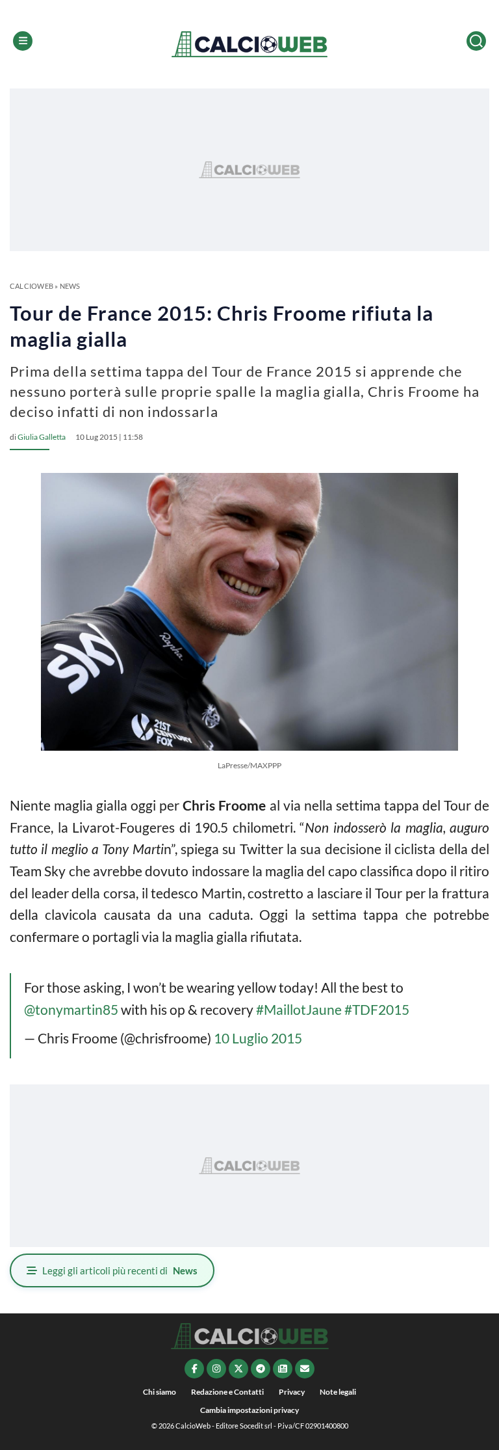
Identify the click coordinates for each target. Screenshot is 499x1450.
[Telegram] (260, 1368)
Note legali (338, 1392)
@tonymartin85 (71, 1009)
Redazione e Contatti (227, 1392)
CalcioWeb (31, 286)
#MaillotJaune (299, 1009)
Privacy (292, 1392)
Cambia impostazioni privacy (249, 1410)
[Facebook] (194, 1368)
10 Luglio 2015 (258, 1038)
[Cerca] (476, 41)
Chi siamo (159, 1392)
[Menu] (22, 41)
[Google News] (282, 1368)
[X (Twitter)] (238, 1368)
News (70, 286)
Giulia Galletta (42, 437)
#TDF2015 (376, 1009)
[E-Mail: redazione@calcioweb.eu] (304, 1368)
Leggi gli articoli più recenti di (120, 1270)
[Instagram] (216, 1368)
